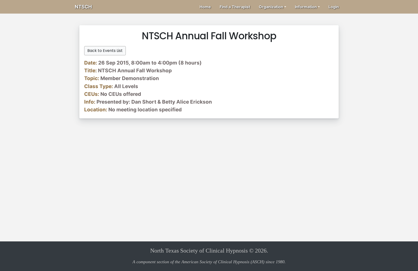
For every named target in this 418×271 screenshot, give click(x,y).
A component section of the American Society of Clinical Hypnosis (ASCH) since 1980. (209, 261)
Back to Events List (105, 50)
